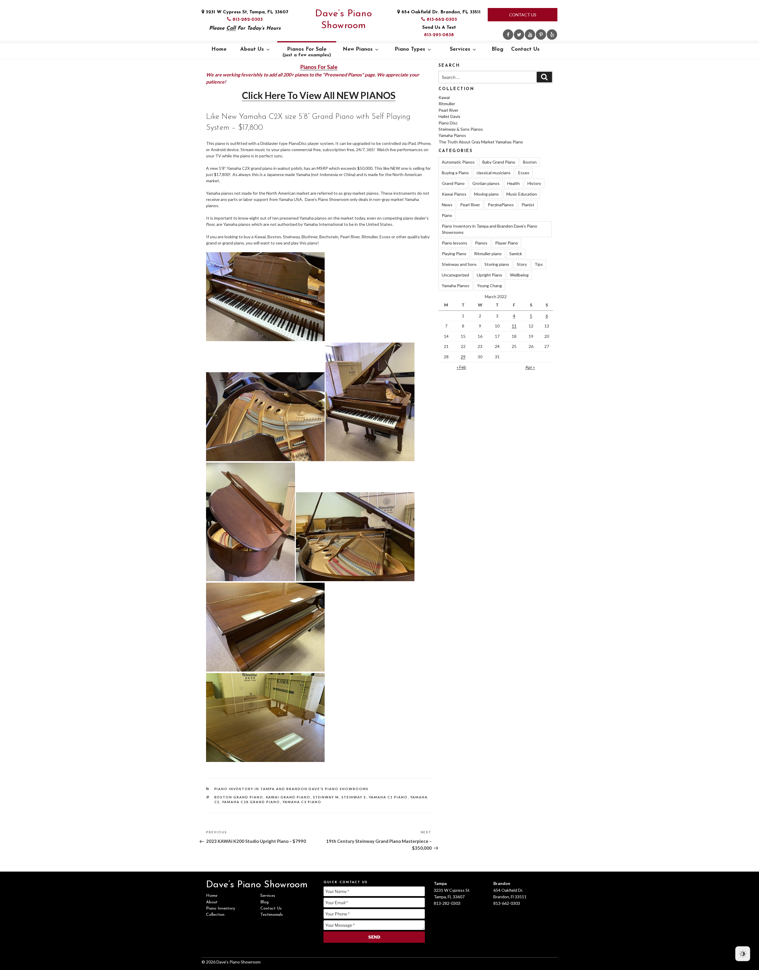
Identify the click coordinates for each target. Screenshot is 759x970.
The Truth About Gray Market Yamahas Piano (481, 141)
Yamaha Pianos (452, 135)
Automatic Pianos (458, 161)
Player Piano (506, 242)
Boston (530, 161)
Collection (215, 915)
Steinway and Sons (459, 264)
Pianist (528, 204)
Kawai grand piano (288, 797)
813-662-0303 (441, 19)
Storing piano (496, 264)
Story (522, 264)
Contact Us (522, 14)
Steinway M (326, 797)
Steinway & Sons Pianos (461, 129)
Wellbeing (519, 274)
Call (231, 28)
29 (463, 356)
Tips (539, 264)
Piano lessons (454, 242)
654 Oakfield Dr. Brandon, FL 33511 (440, 12)
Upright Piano (489, 274)
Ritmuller (447, 103)
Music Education (521, 193)
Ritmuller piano (488, 253)
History (534, 183)
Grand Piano (453, 183)
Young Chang (489, 285)
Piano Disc (448, 122)
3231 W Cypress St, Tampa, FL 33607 (246, 12)
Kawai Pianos (454, 193)
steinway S (354, 797)
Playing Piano (454, 253)
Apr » (530, 367)
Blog (497, 49)
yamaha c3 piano (302, 802)
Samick (515, 253)
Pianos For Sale (307, 52)
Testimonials (271, 915)
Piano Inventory (220, 908)
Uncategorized (455, 274)
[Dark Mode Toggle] (742, 953)
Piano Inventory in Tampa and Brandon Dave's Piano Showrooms (291, 789)
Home (219, 49)
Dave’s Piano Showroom (343, 20)
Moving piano (486, 193)
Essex (523, 172)
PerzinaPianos (501, 204)
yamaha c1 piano (388, 797)
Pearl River (448, 110)
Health (513, 183)
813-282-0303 (247, 19)
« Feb (461, 367)
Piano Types (410, 49)
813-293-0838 (439, 35)
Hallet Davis (449, 116)
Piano (447, 215)
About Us (252, 49)
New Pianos (358, 49)
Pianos (481, 242)
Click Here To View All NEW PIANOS (319, 95)
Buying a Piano (455, 172)
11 (514, 325)
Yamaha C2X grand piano (251, 802)
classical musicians (493, 172)
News (447, 204)
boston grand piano (239, 797)
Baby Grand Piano (498, 161)
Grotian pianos (486, 183)
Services (460, 49)
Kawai (444, 97)
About (212, 902)
